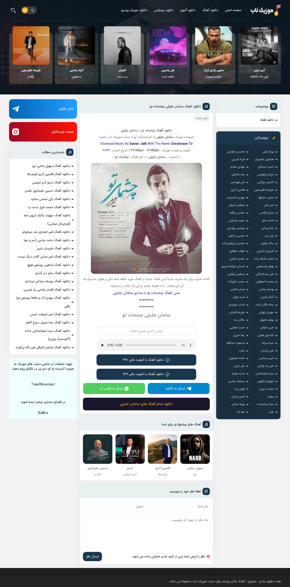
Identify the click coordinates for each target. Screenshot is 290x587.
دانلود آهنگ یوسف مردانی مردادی (47, 281)
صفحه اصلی (233, 10)
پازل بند (269, 236)
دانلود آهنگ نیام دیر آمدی (52, 273)
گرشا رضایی (267, 297)
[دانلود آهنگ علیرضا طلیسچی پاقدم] (30, 45)
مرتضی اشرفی (236, 205)
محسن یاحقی (236, 236)
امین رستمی (266, 358)
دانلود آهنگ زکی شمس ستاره (50, 199)
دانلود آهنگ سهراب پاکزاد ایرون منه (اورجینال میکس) (47, 219)
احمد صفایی (237, 327)
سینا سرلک (267, 343)
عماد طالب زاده (265, 305)
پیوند (270, 396)
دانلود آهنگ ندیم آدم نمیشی (51, 182)
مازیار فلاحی (266, 213)
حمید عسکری (266, 167)
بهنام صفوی (267, 320)
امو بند (241, 412)
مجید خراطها (266, 197)
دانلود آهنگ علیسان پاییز (53, 248)
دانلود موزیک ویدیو (134, 10)
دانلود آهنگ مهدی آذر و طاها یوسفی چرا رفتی (43, 302)
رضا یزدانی (267, 228)
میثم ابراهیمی (265, 174)
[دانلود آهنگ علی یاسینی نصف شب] (168, 45)
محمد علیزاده (236, 281)
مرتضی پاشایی (236, 274)
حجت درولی (266, 389)
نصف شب (168, 73)
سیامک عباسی (236, 381)
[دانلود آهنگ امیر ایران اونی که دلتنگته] (259, 45)
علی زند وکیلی (266, 366)
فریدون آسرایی (265, 251)
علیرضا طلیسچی (264, 190)
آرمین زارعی (238, 396)
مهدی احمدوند (235, 197)
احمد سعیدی (237, 305)
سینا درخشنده (265, 404)
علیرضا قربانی (237, 312)
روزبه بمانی (238, 404)
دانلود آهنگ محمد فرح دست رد (49, 207)
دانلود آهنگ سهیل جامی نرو (51, 166)
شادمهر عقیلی (265, 335)
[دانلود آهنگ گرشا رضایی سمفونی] (76, 45)
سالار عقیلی (267, 243)
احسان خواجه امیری (233, 266)
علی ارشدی (267, 351)
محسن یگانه (237, 213)
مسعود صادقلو (236, 343)
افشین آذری (238, 190)
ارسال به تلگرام (175, 388)
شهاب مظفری (237, 251)
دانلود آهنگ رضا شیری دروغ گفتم (48, 322)
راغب (242, 351)
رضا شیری (239, 335)
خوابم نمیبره (214, 73)
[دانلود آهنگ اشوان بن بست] (122, 45)
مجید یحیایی (237, 220)
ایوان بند (239, 389)
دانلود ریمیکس (164, 10)
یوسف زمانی (266, 289)
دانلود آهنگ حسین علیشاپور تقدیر (47, 190)
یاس (271, 412)
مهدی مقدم (237, 167)
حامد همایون (237, 358)
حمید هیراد (238, 373)
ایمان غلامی (237, 289)
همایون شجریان (264, 159)
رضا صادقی (238, 174)
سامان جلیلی (237, 259)
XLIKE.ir (43, 413)
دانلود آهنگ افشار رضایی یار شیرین (47, 289)
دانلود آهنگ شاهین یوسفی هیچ (48, 265)
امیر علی (269, 205)
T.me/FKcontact (43, 384)
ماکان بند (239, 320)
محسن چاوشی (236, 151)
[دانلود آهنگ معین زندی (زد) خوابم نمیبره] (213, 45)
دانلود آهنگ (210, 10)
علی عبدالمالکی (265, 274)
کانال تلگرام (66, 109)
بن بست (122, 73)
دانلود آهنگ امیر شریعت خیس (50, 314)
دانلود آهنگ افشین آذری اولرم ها (48, 174)
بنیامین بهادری (236, 228)
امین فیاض (267, 327)
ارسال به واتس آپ (111, 388)
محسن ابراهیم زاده (233, 243)
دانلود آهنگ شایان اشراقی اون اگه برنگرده (43, 347)
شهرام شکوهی (265, 381)
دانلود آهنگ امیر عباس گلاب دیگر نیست (44, 256)
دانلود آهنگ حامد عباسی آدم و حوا (47, 240)
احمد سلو (268, 220)
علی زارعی (239, 366)
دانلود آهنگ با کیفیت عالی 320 (143, 360)
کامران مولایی (265, 182)
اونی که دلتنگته (259, 73)
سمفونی (76, 73)
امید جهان (238, 297)
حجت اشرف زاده (264, 259)
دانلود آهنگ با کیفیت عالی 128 (143, 374)
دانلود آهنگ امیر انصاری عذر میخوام (46, 232)
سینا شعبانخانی (264, 373)
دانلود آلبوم (188, 10)
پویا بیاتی (268, 151)
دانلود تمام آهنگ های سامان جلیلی (146, 404)
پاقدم (31, 73)
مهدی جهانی (266, 312)
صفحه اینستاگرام (63, 132)
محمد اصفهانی (265, 281)
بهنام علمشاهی (265, 266)
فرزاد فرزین (238, 159)
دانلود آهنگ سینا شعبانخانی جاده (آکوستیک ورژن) (47, 335)
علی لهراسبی (237, 182)
